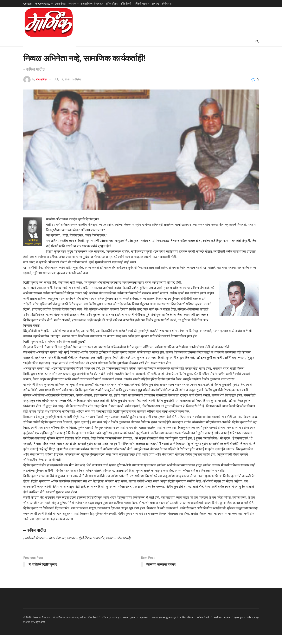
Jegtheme (39, 621)
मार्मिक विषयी (125, 3)
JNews (36, 617)
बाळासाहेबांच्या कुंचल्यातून (92, 3)
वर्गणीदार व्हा (167, 3)
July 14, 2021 (62, 79)
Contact (27, 3)
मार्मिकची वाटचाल (141, 3)
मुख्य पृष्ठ (155, 3)
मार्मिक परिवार (111, 3)
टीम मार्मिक (41, 79)
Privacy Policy (42, 3)
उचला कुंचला (60, 3)
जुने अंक (72, 3)
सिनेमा (78, 79)
